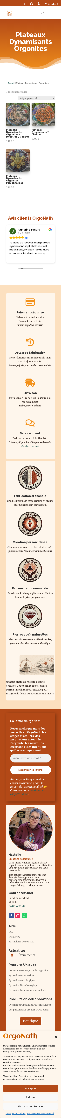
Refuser (30, 1097)
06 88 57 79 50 (17, 906)
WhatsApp (14, 937)
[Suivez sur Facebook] (11, 915)
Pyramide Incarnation (21, 975)
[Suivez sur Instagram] (17, 915)
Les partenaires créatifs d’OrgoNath (29, 1010)
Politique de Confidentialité (40, 1113)
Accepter (30, 1088)
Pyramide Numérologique (23, 985)
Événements (27, 955)
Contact (31, 3)
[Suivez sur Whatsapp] (24, 915)
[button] (56, 1037)
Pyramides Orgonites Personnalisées (30, 1005)
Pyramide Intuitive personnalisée (27, 990)
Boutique (30, 1021)
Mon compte (38, 3)
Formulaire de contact (21, 941)
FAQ (24, 3)
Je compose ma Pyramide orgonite (28, 970)
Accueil (11, 83)
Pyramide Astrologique (22, 980)
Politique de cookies (16, 1113)
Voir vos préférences (30, 1106)
